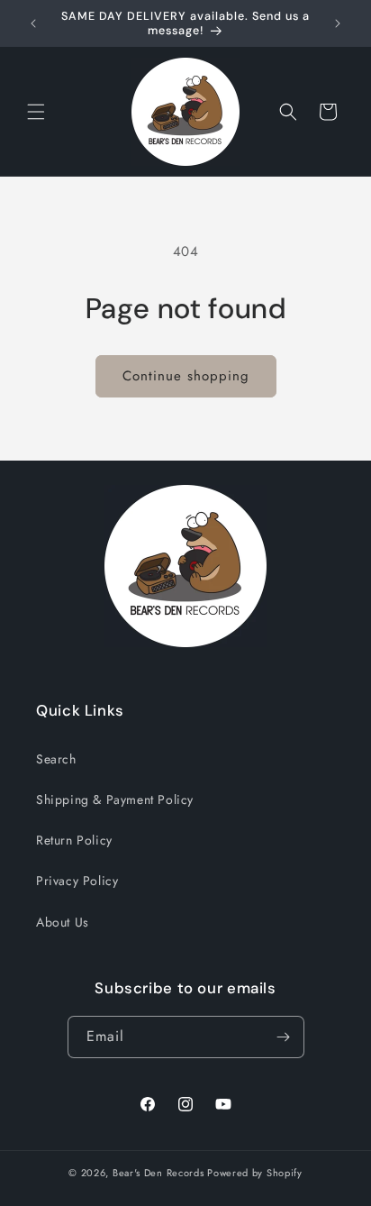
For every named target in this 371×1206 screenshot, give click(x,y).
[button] (36, 112)
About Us (62, 922)
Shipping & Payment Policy (115, 799)
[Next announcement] (337, 23)
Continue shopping (185, 376)
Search (56, 759)
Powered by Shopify (255, 1172)
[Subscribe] (283, 1037)
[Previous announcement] (33, 23)
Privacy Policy (77, 881)
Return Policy (74, 840)
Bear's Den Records (158, 1172)
